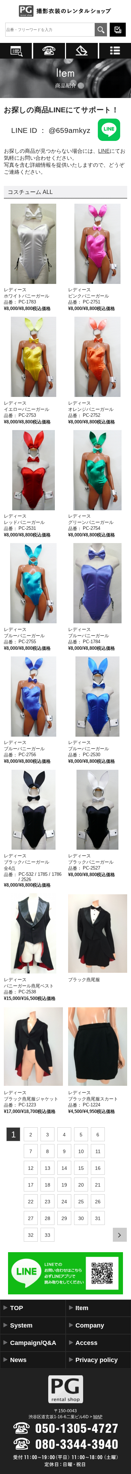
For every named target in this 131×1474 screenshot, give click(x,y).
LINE (104, 151)
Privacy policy (96, 1359)
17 (31, 1185)
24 (64, 1201)
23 (47, 1201)
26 (98, 1201)
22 (31, 1201)
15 (81, 1168)
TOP (16, 1307)
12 (31, 1168)
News (18, 1359)
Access (86, 1342)
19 (64, 1185)
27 (31, 1218)
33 (47, 1235)
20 (81, 1185)
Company (89, 1325)
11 (98, 1151)
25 (81, 1201)
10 (81, 1151)
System (21, 1325)
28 (47, 1218)
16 (98, 1168)
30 (81, 1218)
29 (64, 1218)
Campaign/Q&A (33, 1342)
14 (64, 1168)
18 (47, 1185)
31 (98, 1218)
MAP (97, 1416)
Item (81, 1307)
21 (98, 1185)
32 (31, 1235)
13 (47, 1168)
